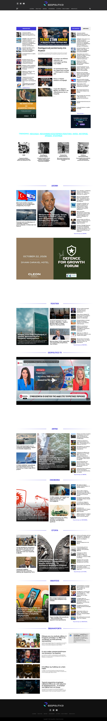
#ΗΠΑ (75, 134)
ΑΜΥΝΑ (45, 8)
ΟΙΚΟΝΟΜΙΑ (51, 8)
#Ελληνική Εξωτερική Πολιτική (56, 134)
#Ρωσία (48, 136)
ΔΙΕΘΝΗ (32, 8)
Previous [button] (31, 116)
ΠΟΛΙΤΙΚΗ (38, 8)
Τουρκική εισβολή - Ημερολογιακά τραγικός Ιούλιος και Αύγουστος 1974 (24, 159)
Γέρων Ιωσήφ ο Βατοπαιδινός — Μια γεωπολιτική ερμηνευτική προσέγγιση (83, 159)
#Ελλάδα (34, 134)
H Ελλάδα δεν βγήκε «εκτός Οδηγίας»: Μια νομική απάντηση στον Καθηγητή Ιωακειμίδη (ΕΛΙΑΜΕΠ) (43, 160)
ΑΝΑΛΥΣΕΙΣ (74, 8)
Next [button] (33, 116)
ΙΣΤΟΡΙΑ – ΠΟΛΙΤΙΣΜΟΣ (62, 8)
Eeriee (62, 719)
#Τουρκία (57, 136)
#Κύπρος (83, 134)
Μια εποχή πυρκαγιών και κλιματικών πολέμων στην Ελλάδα (63, 159)
